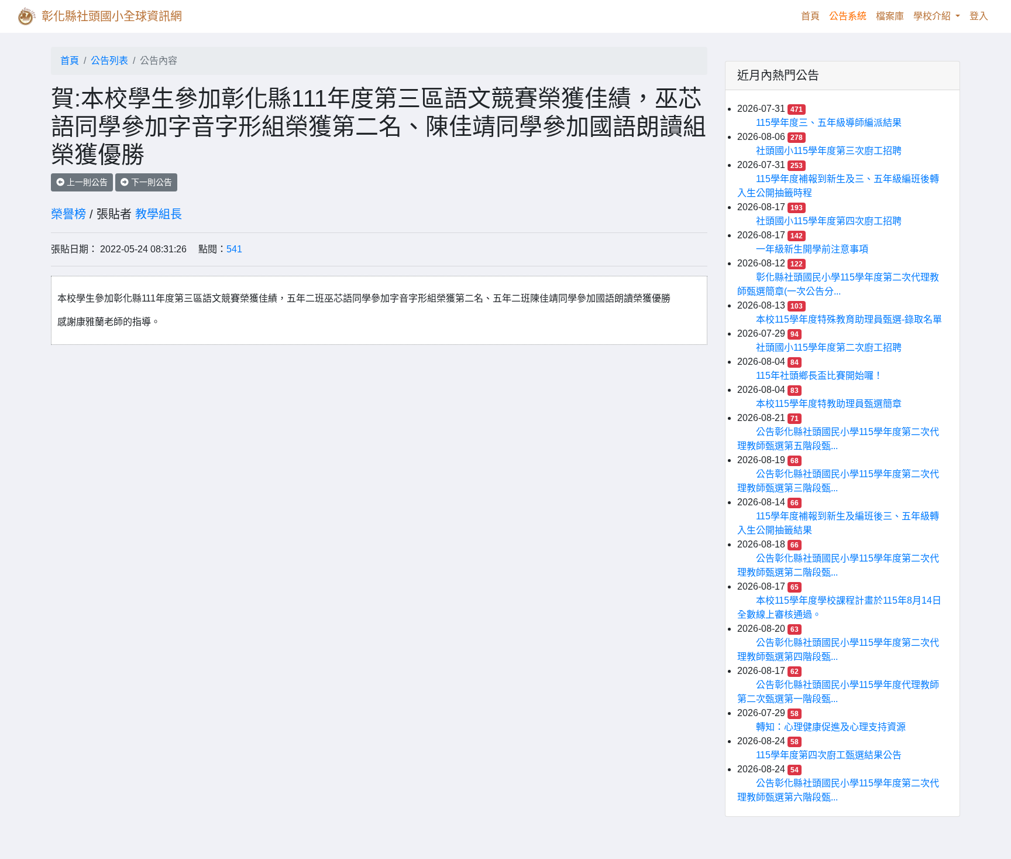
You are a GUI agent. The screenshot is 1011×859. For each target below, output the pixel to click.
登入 (978, 16)
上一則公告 (86, 182)
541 (234, 249)
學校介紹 (933, 16)
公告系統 (847, 16)
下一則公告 (150, 182)
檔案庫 (890, 16)
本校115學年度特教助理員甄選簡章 (829, 404)
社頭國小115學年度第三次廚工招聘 (829, 151)
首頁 (812, 16)
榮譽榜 (68, 214)
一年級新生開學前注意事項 (812, 249)
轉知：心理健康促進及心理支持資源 (831, 727)
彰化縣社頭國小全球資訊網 (112, 16)
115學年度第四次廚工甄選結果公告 (829, 755)
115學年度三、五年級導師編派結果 (829, 123)
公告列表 (109, 61)
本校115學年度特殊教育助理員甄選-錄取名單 (849, 319)
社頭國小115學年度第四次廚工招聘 (829, 221)
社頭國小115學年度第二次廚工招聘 (829, 348)
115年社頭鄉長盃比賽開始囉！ (819, 376)
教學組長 (158, 214)
